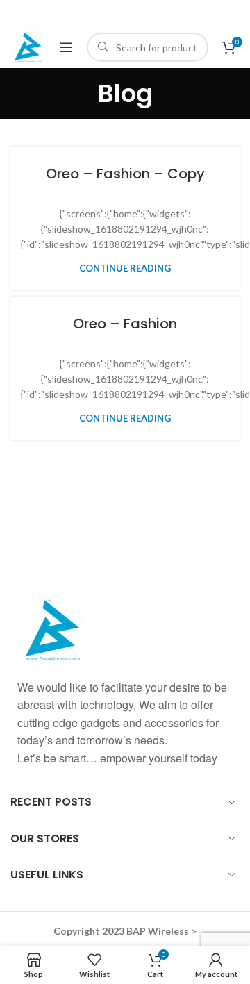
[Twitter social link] (103, 13)
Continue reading (125, 268)
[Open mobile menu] (66, 47)
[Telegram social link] (163, 13)
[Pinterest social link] (124, 13)
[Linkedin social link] (143, 13)
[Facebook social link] (85, 13)
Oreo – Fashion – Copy (125, 173)
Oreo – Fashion (125, 323)
